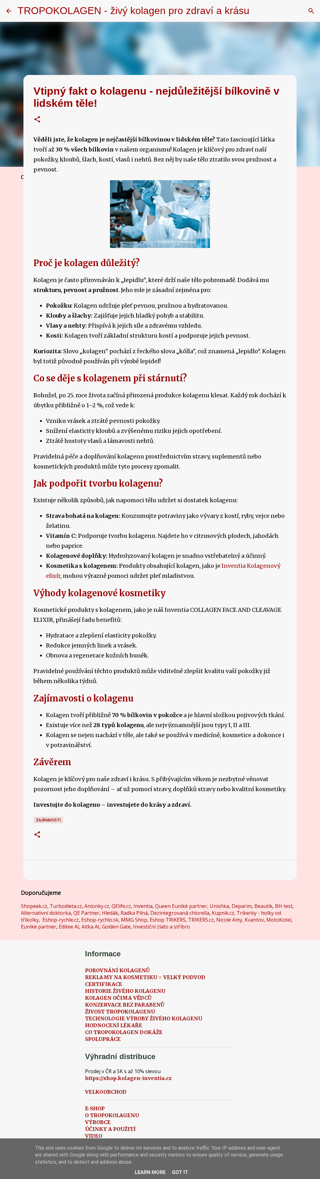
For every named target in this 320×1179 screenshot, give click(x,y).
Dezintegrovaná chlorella (179, 912)
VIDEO (93, 1136)
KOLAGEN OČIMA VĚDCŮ (118, 998)
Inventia (142, 906)
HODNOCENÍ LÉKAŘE (113, 1025)
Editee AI (69, 926)
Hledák (110, 912)
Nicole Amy (229, 919)
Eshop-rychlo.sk (99, 919)
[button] (37, 120)
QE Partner (86, 912)
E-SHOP (95, 1108)
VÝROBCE (98, 1122)
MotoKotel (278, 919)
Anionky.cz (96, 906)
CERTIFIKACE (103, 984)
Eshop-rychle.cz (60, 919)
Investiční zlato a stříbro (161, 926)
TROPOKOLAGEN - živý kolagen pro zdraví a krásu (133, 10)
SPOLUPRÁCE (103, 1039)
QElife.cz (121, 906)
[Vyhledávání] (258, 10)
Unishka (219, 906)
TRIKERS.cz (201, 919)
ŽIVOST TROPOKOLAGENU (120, 1011)
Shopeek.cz (34, 906)
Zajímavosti (48, 820)
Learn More (150, 1172)
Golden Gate (116, 926)
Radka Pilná (134, 912)
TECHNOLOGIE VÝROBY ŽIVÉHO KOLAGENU (143, 1018)
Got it (180, 1172)
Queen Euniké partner (181, 906)
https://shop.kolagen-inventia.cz (128, 1078)
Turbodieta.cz (66, 906)
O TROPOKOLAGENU (112, 1115)
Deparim (242, 906)
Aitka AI (90, 926)
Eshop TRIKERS (168, 919)
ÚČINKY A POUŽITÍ (110, 1129)
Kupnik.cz (223, 912)
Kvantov (254, 919)
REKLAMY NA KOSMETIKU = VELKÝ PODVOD (145, 977)
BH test (283, 906)
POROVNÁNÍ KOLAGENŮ (117, 970)
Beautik (263, 906)
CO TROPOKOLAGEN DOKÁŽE (123, 1032)
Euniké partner (38, 926)
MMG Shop (134, 919)
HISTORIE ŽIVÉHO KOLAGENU (125, 991)
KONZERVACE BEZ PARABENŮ (124, 1005)
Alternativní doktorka (46, 912)
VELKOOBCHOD (106, 1092)
